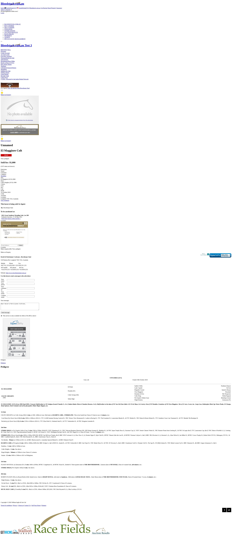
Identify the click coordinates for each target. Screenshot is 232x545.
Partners (44, 505)
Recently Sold (5, 76)
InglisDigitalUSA (24, 8)
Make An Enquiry (6, 94)
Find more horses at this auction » (11, 218)
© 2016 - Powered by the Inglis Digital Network (14, 79)
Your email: (2, 292)
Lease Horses (4, 74)
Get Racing (44, 8)
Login (2, 13)
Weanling (3, 176)
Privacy (15, 505)
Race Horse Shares (6, 64)
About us (20, 505)
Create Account (5, 53)
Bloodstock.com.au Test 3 (16, 45)
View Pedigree (5, 200)
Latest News (4, 77)
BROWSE (4, 50)
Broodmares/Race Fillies (8, 61)
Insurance (59, 8)
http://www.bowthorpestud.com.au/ (16, 273)
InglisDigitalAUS (11, 8)
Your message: (5, 300)
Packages (3, 51)
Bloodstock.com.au (12, 3)
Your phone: (3, 283)
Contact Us (27, 505)
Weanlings (4, 69)
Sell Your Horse (36, 505)
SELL (9, 50)
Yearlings (3, 66)
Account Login (5, 54)
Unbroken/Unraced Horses (8, 68)
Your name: (2, 280)
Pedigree (3, 363)
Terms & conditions (6, 505)
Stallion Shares (5, 72)
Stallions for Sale (5, 71)
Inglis (2, 8)
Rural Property (52, 8)
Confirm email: (3, 296)
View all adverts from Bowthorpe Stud (18, 88)
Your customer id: (3, 288)
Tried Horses (4, 59)
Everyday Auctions (6, 56)
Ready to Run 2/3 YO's (7, 63)
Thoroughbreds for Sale (7, 58)
